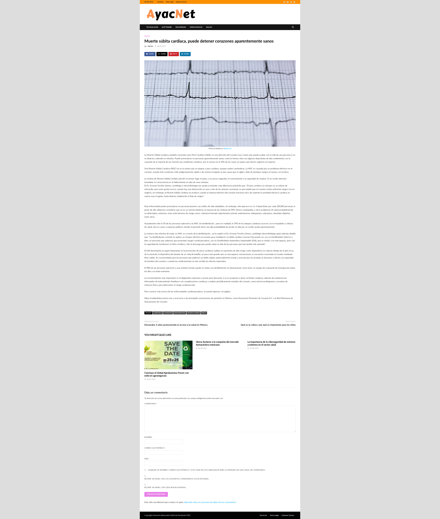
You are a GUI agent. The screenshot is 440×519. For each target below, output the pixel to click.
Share (151, 54)
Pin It (175, 54)
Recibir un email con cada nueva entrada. (165, 487)
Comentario (151, 404)
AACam (150, 46)
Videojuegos (196, 27)
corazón (168, 313)
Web (146, 459)
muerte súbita (193, 313)
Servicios (160, 2)
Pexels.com (227, 148)
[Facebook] (284, 2)
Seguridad (180, 27)
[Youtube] (288, 2)
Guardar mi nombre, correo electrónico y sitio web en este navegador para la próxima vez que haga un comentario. (206, 470)
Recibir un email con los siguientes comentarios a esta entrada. (176, 479)
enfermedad (179, 313)
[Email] (294, 2)
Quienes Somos (181, 2)
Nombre (149, 437)
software (167, 27)
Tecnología (152, 27)
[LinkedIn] (291, 2)
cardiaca (158, 313)
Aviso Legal (169, 2)
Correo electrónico (155, 448)
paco (204, 313)
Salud (209, 27)
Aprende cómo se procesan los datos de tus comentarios (210, 502)
